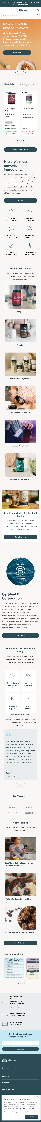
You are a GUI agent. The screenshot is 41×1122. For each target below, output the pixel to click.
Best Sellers (10, 84)
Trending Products (27, 84)
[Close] (37, 1097)
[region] (21, 1107)
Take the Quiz (20, 537)
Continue (31, 1116)
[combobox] (20, 15)
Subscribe (20, 1049)
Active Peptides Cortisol (28, 110)
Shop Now (24, 5)
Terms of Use (31, 1108)
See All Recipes (20, 943)
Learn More (20, 200)
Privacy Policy (21, 1108)
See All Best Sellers (20, 149)
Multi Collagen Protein (10, 110)
